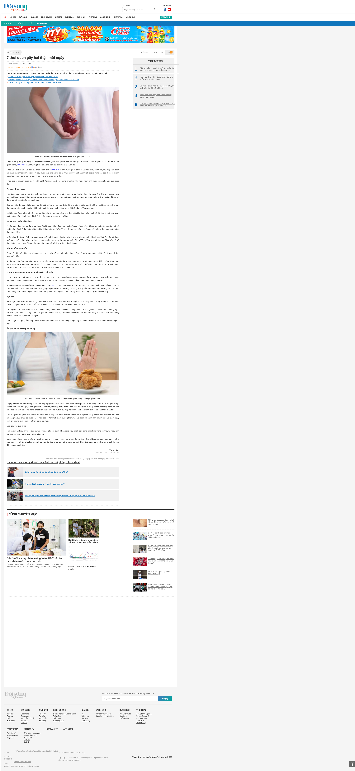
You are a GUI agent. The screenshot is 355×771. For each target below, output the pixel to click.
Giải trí (58, 17)
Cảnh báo (69, 17)
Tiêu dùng (57, 716)
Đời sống (23, 17)
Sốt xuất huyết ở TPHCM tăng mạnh (82, 568)
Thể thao (93, 17)
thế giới (55, 170)
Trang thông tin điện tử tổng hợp (145, 757)
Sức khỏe (81, 17)
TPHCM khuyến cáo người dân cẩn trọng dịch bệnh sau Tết (34, 82)
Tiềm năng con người (32, 733)
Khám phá (118, 17)
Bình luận (43, 718)
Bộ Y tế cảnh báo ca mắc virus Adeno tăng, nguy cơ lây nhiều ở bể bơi (161, 535)
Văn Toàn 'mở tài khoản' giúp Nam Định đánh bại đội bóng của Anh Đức (155, 104)
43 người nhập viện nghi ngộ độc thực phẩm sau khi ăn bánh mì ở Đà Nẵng (160, 548)
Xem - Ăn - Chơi (27, 718)
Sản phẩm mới (12, 735)
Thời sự (10, 716)
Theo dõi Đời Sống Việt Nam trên (19, 67)
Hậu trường (141, 723)
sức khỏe (21, 165)
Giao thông (11, 720)
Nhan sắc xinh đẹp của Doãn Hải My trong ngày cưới (153, 96)
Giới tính (123, 716)
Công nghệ (105, 17)
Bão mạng (25, 714)
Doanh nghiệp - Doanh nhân (64, 714)
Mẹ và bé (24, 720)
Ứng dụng (11, 737)
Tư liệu (42, 716)
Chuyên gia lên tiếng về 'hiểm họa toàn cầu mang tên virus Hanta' (161, 560)
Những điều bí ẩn (31, 735)
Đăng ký (165, 698)
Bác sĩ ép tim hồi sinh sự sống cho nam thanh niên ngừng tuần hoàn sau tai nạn (43, 79)
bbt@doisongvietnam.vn (22, 762)
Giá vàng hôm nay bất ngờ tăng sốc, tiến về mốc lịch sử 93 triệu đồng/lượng (155, 69)
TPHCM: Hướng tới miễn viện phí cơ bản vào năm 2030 (33, 77)
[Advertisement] (153, 157)
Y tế (17, 52)
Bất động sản (58, 720)
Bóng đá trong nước (144, 714)
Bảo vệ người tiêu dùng (105, 716)
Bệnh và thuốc (125, 714)
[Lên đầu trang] (352, 764)
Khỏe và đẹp (124, 718)
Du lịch (26, 742)
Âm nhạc (85, 718)
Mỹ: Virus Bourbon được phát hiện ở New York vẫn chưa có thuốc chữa (161, 522)
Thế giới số (11, 733)
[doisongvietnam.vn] (15, 695)
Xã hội (13, 17)
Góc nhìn (68, 729)
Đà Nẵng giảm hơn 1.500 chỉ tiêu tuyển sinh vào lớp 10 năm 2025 (154, 87)
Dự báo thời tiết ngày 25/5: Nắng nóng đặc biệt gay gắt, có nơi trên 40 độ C (160, 586)
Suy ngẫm (25, 716)
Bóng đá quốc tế (142, 716)
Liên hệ (164, 757)
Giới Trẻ (24, 723)
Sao (83, 714)
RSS (168, 52)
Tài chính (57, 718)
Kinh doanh (46, 17)
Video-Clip (130, 17)
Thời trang (86, 720)
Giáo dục (10, 714)
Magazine (165, 17)
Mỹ (53, 285)
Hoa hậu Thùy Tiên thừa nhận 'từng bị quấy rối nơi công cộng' (154, 78)
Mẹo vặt (27, 740)
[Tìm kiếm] (155, 9)
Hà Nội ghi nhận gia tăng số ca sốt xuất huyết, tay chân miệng (83, 541)
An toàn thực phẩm (103, 714)
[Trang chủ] (5, 17)
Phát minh (28, 737)
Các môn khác (142, 718)
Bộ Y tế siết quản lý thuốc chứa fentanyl (159, 572)
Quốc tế (34, 17)
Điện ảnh (85, 716)
